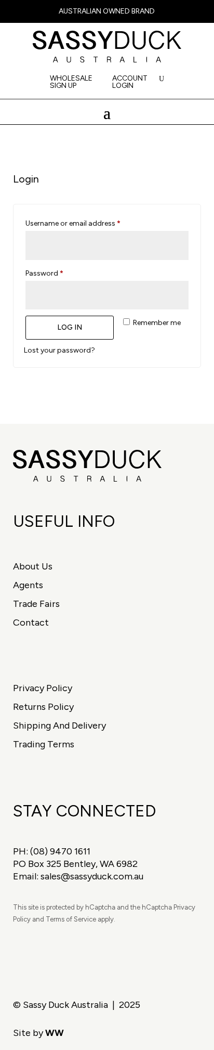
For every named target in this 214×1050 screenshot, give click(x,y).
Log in (69, 327)
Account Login (130, 82)
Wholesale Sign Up (71, 82)
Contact (31, 622)
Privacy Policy (42, 688)
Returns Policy (43, 706)
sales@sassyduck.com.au (92, 876)
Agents (28, 585)
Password (58, 273)
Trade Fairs (36, 604)
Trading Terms (43, 744)
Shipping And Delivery (59, 725)
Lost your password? (59, 350)
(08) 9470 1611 (60, 851)
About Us (32, 566)
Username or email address (87, 223)
